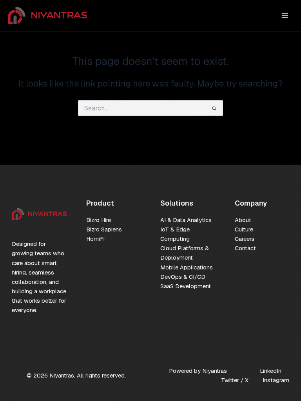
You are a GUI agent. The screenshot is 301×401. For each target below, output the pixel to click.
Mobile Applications (186, 267)
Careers (244, 238)
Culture (244, 229)
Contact (245, 248)
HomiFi (95, 238)
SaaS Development (185, 286)
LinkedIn (270, 370)
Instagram (276, 380)
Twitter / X (234, 380)
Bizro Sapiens (104, 229)
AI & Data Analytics (186, 220)
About (243, 220)
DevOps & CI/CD (182, 276)
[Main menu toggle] (285, 15)
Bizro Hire (98, 220)
